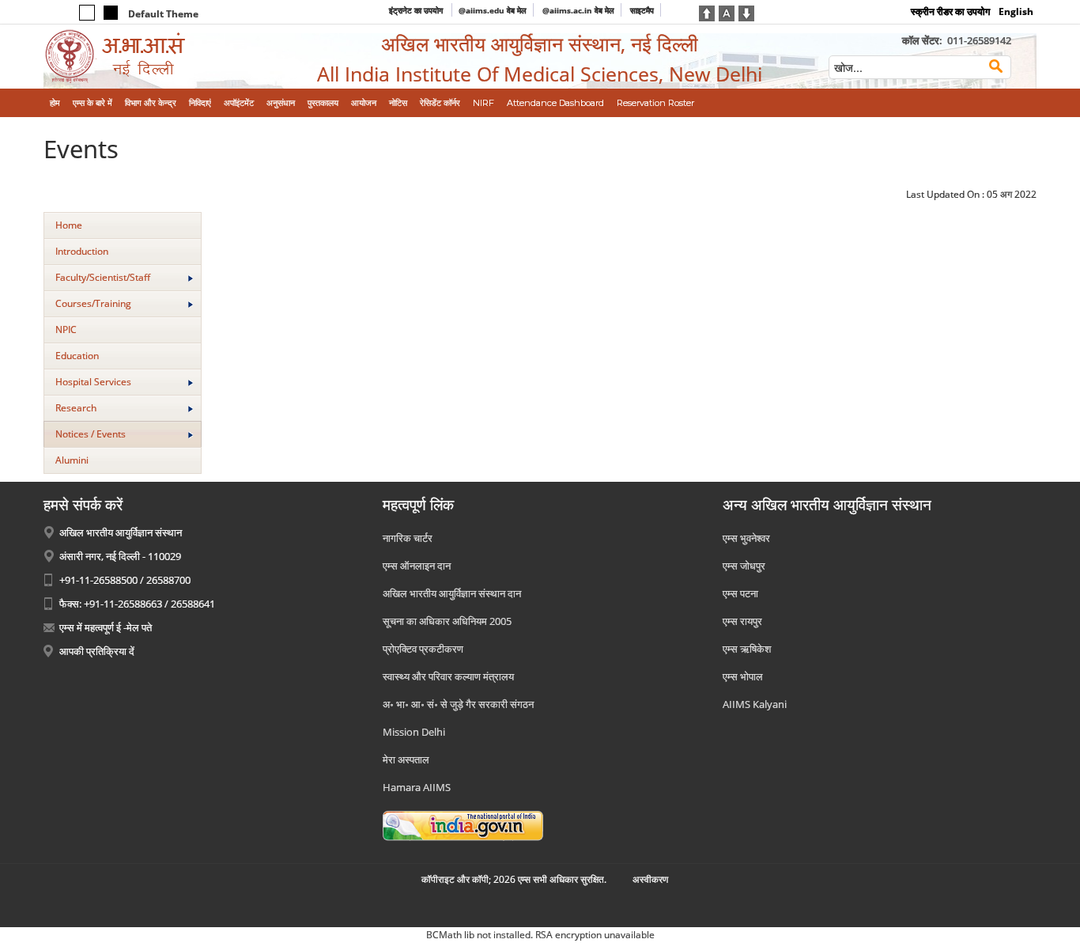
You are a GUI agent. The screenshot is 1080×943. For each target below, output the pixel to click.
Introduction (81, 251)
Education (77, 355)
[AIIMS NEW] (158, 56)
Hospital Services (93, 381)
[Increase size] (707, 12)
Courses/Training (93, 303)
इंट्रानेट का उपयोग (417, 10)
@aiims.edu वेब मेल (493, 10)
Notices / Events (90, 434)
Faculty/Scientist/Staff (102, 277)
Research (75, 408)
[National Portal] (463, 825)
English (1016, 11)
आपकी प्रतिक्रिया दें (96, 651)
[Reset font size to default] (726, 12)
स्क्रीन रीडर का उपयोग (950, 11)
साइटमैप (642, 10)
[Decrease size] (746, 12)
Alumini (72, 460)
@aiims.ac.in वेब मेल (578, 10)
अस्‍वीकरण (650, 879)
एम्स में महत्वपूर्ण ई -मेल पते (105, 627)
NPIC (66, 329)
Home (68, 225)
